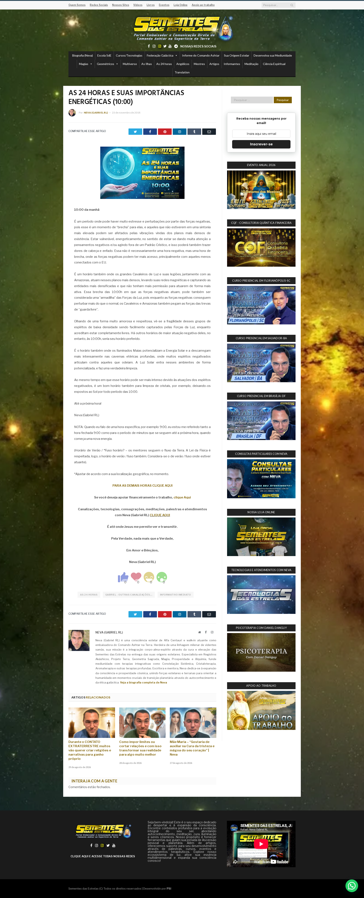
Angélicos (182, 64)
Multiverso (130, 64)
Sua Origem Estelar (236, 55)
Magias (83, 64)
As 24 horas (164, 64)
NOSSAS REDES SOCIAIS (198, 46)
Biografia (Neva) (82, 55)
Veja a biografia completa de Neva (143, 682)
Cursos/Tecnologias (129, 55)
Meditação (251, 64)
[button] (351, 885)
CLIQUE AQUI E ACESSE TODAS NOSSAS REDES (103, 856)
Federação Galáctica (160, 55)
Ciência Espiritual (274, 64)
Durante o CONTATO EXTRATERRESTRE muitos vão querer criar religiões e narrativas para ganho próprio (89, 750)
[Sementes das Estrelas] (182, 28)
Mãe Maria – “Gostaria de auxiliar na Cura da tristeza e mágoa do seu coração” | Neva (192, 748)
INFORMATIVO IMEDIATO (175, 594)
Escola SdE (104, 55)
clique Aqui (182, 497)
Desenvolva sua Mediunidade (273, 55)
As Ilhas (146, 64)
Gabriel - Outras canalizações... (129, 594)
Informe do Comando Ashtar (200, 55)
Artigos (214, 64)
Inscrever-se (261, 144)
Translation (182, 72)
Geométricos (105, 64)
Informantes (232, 64)
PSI (169, 888)
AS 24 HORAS (89, 594)
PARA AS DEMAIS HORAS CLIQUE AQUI (142, 485)
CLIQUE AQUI (160, 515)
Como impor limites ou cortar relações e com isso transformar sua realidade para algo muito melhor (140, 748)
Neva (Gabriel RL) (96, 112)
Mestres (199, 64)
